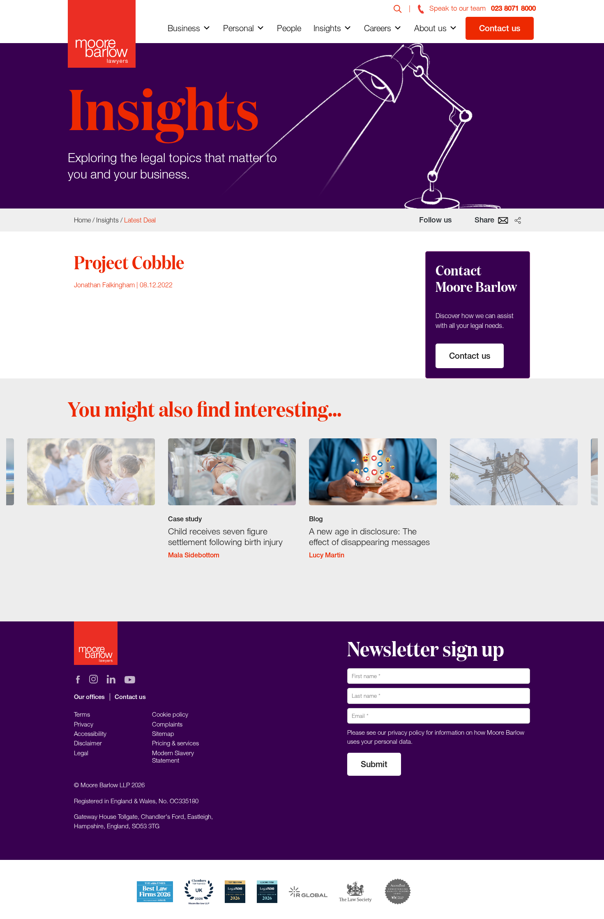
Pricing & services (175, 743)
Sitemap (163, 733)
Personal (238, 28)
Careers (377, 28)
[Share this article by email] (503, 219)
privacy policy (406, 732)
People (289, 28)
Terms (82, 714)
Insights (327, 28)
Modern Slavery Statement (173, 756)
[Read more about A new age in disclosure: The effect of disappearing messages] (372, 505)
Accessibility (90, 733)
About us (430, 28)
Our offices (89, 696)
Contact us (499, 28)
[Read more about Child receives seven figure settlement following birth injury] (231, 505)
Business (184, 28)
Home (82, 220)
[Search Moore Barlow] (398, 8)
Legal (81, 752)
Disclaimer (88, 743)
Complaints (167, 724)
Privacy (83, 724)
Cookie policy (170, 714)
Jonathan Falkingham (104, 285)
